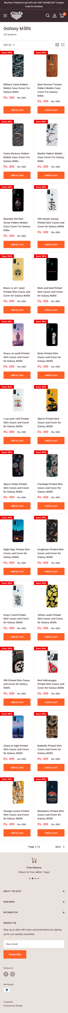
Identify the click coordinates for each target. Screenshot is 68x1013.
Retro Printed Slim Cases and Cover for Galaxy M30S (49, 357)
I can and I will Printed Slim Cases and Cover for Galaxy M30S (16, 422)
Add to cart (17, 110)
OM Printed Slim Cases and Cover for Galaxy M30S (16, 684)
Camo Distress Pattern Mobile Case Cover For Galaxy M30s (16, 157)
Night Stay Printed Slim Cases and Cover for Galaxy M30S (16, 553)
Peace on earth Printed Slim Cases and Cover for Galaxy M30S (16, 357)
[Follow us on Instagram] (12, 974)
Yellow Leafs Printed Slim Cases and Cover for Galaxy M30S (50, 619)
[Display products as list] (63, 44)
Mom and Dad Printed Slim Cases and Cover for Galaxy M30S (50, 292)
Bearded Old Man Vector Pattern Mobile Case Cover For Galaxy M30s (16, 224)
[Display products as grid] (57, 44)
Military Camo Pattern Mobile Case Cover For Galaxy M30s (16, 88)
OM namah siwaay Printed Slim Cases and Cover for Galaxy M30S (50, 222)
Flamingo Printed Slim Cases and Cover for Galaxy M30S (50, 488)
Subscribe (15, 954)
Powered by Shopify (12, 1006)
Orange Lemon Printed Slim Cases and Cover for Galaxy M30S (16, 815)
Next (58, 846)
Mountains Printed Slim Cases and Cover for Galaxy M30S (50, 815)
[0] (61, 16)
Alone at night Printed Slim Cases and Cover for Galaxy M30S (16, 749)
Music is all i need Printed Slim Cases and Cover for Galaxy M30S (16, 292)
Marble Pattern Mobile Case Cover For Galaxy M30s (50, 157)
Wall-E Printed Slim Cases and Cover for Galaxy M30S (49, 422)
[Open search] (48, 16)
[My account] (54, 16)
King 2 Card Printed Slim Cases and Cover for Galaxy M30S (16, 619)
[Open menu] (5, 15)
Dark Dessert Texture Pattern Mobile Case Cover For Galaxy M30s (49, 90)
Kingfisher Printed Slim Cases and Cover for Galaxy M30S (50, 553)
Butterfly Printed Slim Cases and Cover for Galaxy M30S (49, 749)
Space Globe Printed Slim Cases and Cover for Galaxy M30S (16, 488)
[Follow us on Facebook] (5, 974)
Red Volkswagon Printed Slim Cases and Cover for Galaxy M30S (50, 684)
